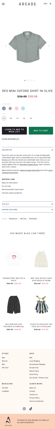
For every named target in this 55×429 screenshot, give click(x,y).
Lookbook (5, 391)
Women (5, 361)
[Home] (27, 4)
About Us (32, 388)
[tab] (27, 150)
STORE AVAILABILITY (10, 139)
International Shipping (37, 364)
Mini (3, 364)
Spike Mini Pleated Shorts (29, 164)
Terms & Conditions (36, 401)
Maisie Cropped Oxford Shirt (30, 170)
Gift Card (5, 368)
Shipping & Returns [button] (9, 210)
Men (3, 358)
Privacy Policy (34, 398)
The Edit (5, 388)
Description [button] (7, 150)
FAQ (30, 358)
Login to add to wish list (14, 130)
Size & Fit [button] (5, 204)
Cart (45, 4)
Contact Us (33, 394)
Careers (32, 391)
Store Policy (33, 374)
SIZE (4, 114)
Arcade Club (33, 368)
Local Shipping (34, 361)
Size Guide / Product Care (38, 378)
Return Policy (34, 371)
